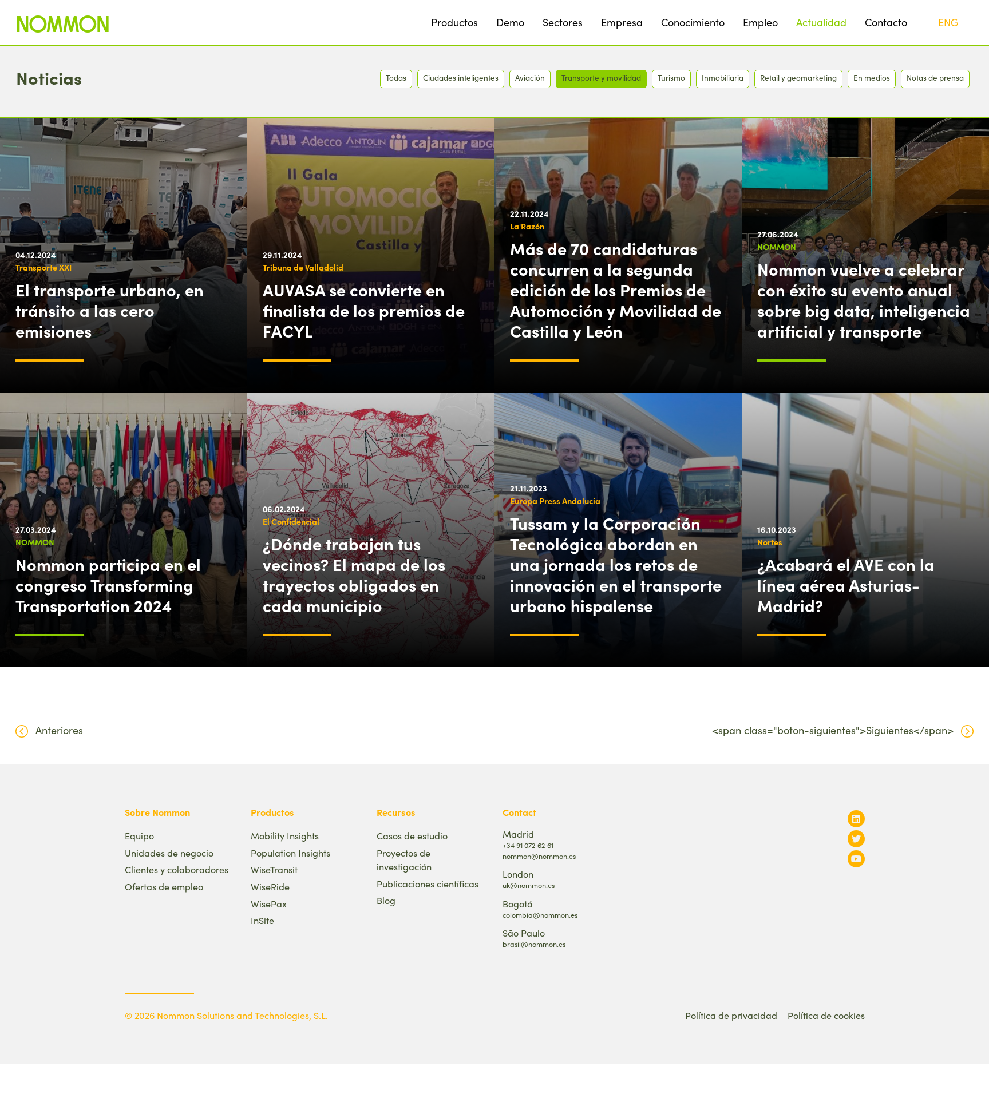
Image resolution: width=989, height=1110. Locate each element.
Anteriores (59, 730)
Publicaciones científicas (427, 884)
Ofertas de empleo (164, 887)
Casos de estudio (412, 836)
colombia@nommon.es (540, 914)
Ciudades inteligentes (461, 77)
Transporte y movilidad (601, 77)
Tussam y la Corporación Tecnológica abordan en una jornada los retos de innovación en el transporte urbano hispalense (616, 564)
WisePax (269, 904)
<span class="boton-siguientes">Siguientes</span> (833, 730)
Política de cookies (826, 1015)
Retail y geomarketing (798, 77)
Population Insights (290, 853)
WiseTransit (274, 869)
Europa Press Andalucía (555, 500)
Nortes (769, 542)
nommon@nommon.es (539, 856)
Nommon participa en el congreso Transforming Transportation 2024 (108, 585)
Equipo (139, 836)
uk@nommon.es (529, 885)
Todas (396, 77)
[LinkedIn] (856, 818)
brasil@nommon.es (534, 944)
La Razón (527, 226)
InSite (262, 920)
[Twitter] (856, 838)
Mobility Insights (285, 836)
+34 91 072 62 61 (528, 845)
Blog (386, 900)
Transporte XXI (43, 267)
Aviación (530, 77)
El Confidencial (291, 521)
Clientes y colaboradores (176, 869)
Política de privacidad (731, 1015)
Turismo (671, 77)
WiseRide (270, 887)
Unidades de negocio (169, 853)
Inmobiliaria (722, 77)
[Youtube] (856, 859)
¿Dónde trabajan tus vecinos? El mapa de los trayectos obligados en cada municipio (354, 574)
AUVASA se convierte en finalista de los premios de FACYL (364, 310)
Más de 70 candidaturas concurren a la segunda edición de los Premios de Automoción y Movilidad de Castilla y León (615, 289)
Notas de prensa (935, 77)
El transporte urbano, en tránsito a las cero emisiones (109, 310)
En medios (871, 77)
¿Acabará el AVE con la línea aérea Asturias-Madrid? (846, 585)
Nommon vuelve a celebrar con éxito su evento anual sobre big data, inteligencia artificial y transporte (863, 299)
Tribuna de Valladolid (303, 267)
